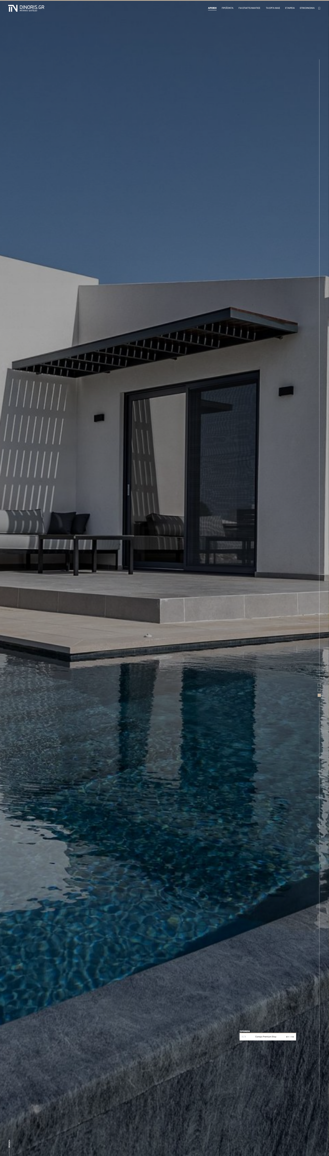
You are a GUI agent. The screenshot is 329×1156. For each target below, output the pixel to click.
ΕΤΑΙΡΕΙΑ (290, 8)
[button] (319, 684)
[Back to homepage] (26, 8)
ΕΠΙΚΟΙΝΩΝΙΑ (307, 8)
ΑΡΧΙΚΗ (212, 8)
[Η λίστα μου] (319, 8)
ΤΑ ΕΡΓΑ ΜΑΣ (273, 8)
